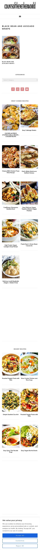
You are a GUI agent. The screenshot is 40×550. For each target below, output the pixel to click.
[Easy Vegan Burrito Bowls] (29, 436)
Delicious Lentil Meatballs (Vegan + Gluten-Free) (11, 282)
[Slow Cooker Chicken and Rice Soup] (29, 364)
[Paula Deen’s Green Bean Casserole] (29, 230)
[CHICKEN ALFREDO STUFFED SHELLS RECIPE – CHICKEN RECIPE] (11, 117)
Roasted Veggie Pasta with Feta (10, 379)
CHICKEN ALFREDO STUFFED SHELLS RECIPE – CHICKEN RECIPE (10, 135)
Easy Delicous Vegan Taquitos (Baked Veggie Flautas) (29, 209)
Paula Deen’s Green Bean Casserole (29, 244)
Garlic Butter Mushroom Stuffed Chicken (29, 172)
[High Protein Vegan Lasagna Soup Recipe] (11, 230)
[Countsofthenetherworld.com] (20, 11)
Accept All (20, 535)
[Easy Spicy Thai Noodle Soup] (11, 436)
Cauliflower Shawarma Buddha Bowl (10, 208)
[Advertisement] (20, 317)
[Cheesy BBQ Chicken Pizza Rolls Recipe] (11, 156)
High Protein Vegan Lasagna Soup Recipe (11, 246)
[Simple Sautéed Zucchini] (11, 400)
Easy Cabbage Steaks (29, 130)
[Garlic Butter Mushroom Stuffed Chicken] (29, 156)
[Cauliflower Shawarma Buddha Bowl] (11, 193)
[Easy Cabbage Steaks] (29, 115)
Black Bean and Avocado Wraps (8, 62)
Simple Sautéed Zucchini (11, 414)
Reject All (20, 546)
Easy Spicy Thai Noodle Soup (10, 451)
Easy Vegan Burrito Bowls (29, 450)
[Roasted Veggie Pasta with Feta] (11, 364)
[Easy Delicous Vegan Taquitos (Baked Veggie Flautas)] (29, 193)
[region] (20, 533)
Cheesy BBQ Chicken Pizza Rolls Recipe (10, 171)
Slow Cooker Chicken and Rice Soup (29, 379)
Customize (20, 541)
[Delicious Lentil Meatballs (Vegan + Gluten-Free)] (11, 266)
